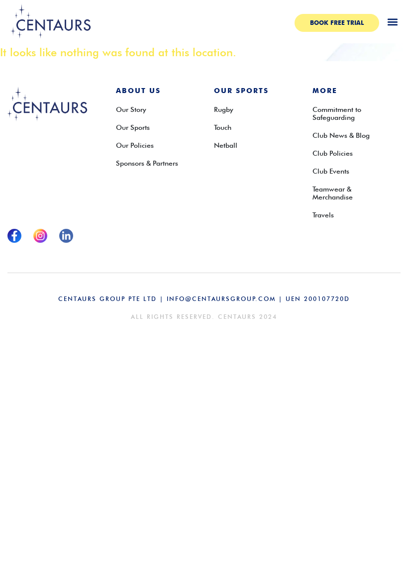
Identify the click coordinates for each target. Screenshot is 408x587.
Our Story (131, 109)
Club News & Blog (341, 135)
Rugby (223, 109)
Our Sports (133, 127)
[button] (392, 21)
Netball (225, 145)
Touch (222, 127)
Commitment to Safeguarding (336, 113)
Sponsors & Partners (147, 163)
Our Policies (135, 145)
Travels (323, 215)
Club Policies (332, 153)
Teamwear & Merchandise (332, 193)
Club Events (330, 171)
